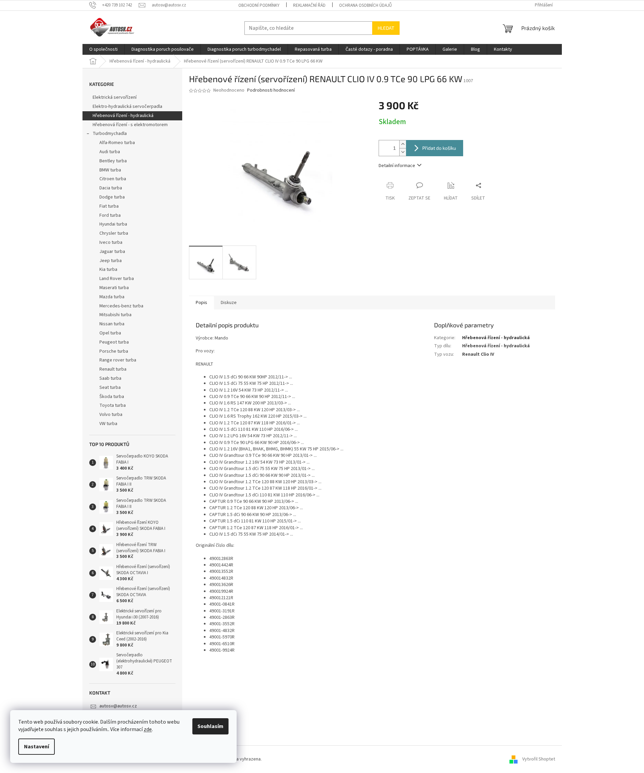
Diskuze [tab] (229, 302)
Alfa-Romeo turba (117, 142)
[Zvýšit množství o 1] (402, 144)
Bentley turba (113, 161)
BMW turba (110, 170)
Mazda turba (111, 297)
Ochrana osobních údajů (365, 5)
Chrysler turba (113, 233)
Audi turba (109, 151)
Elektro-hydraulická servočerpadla (127, 106)
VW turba (108, 423)
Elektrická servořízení (115, 97)
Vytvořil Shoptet (538, 759)
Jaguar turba (112, 251)
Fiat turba (109, 206)
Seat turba (110, 387)
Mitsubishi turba (115, 314)
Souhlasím (210, 726)
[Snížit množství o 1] (402, 152)
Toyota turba (112, 405)
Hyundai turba (113, 224)
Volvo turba (110, 414)
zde (148, 729)
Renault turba (112, 369)
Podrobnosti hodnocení (271, 90)
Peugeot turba (114, 342)
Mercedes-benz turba (121, 306)
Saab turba (110, 378)
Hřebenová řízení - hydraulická (123, 115)
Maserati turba (114, 287)
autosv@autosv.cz (118, 706)
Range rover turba (117, 360)
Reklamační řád (309, 5)
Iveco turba (110, 242)
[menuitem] (103, 49)
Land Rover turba (116, 278)
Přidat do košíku (439, 148)
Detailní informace (397, 165)
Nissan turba (111, 324)
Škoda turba (111, 396)
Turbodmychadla (110, 133)
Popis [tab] (201, 302)
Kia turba (108, 269)
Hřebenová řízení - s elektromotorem (130, 124)
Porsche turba (113, 351)
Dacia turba (110, 188)
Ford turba (110, 215)
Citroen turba (112, 178)
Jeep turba (110, 260)
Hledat (386, 28)
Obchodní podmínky (259, 5)
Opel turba (110, 333)
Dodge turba (112, 197)
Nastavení (36, 746)
